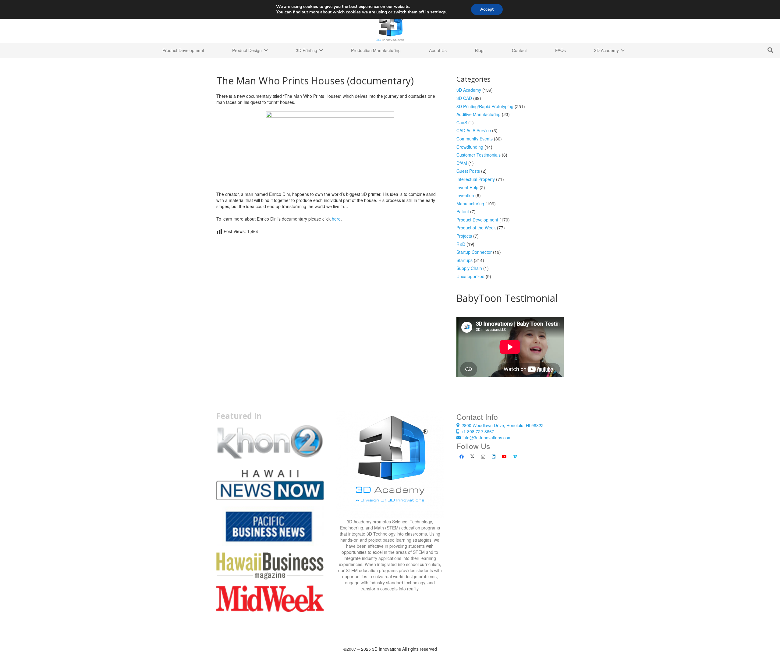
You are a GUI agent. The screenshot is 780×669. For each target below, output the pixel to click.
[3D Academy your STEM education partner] (390, 465)
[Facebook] (461, 456)
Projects (464, 236)
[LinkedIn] (493, 456)
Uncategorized (470, 276)
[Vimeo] (515, 456)
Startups (464, 260)
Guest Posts (468, 171)
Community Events (474, 139)
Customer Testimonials (478, 155)
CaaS (461, 122)
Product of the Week (476, 228)
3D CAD (464, 98)
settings (438, 12)
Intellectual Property (475, 179)
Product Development (477, 220)
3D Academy (468, 90)
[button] (770, 50)
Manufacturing (470, 203)
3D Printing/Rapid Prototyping (484, 106)
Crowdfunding (469, 147)
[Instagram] (483, 456)
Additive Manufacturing (478, 114)
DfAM (461, 163)
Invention (465, 195)
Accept (487, 9)
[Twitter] (472, 456)
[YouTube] (504, 456)
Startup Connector (474, 252)
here (336, 219)
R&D (460, 244)
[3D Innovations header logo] (390, 27)
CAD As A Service (473, 130)
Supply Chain (469, 268)
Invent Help (467, 187)
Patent (462, 211)
